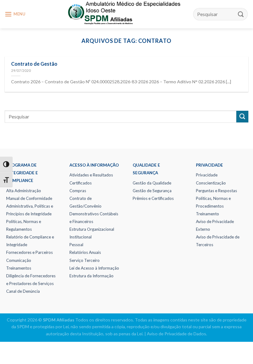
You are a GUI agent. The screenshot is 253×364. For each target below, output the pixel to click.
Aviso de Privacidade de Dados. (177, 333)
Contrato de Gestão (34, 64)
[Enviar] (241, 14)
